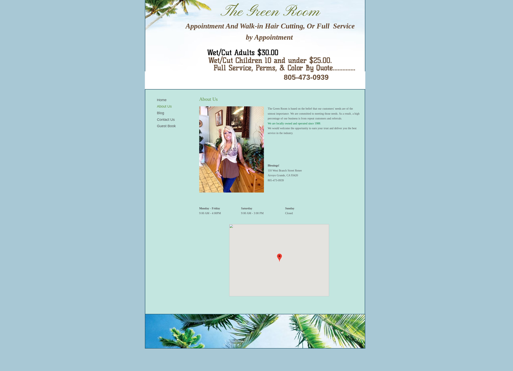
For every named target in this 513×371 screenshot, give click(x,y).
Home (162, 100)
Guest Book (166, 126)
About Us (164, 106)
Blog (160, 113)
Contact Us (166, 120)
